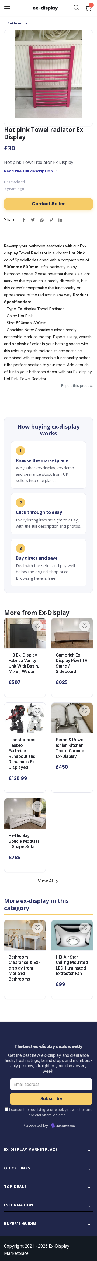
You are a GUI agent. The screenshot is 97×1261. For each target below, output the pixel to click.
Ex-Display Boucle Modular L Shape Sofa (24, 841)
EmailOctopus (65, 1126)
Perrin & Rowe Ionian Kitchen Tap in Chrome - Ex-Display (71, 748)
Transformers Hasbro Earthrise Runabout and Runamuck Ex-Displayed (22, 753)
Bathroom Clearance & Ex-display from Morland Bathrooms (24, 968)
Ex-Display (54, 612)
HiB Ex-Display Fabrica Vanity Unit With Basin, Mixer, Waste (24, 663)
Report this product (77, 385)
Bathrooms (17, 23)
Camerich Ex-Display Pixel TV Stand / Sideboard (72, 663)
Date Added (14, 181)
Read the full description (28, 171)
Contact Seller (48, 203)
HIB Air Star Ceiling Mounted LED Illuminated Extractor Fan (72, 965)
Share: (10, 219)
